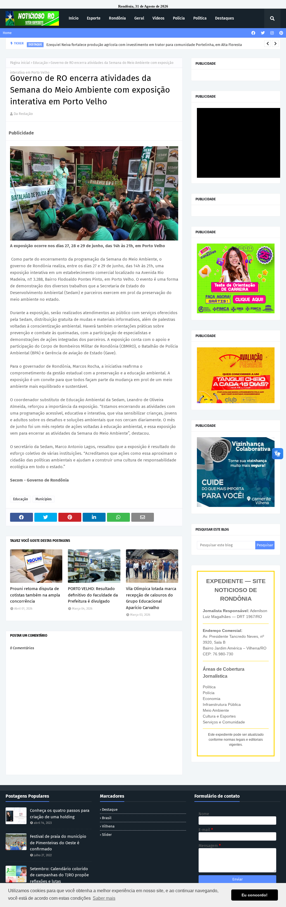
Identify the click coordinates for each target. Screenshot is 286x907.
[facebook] (253, 33)
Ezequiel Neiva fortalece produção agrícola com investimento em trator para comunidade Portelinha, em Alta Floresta (144, 43)
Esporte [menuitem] (94, 18)
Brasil (106, 818)
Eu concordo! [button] (255, 895)
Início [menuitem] (73, 18)
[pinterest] (280, 33)
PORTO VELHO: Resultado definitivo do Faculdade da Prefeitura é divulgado (93, 595)
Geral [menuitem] (139, 18)
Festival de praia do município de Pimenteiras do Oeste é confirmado (58, 842)
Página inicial (20, 63)
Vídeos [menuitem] (158, 18)
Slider (107, 835)
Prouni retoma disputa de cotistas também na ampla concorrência (35, 595)
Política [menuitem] (200, 18)
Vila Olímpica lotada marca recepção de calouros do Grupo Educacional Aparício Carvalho (151, 598)
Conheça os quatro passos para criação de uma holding (59, 813)
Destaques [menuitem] (224, 18)
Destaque (110, 809)
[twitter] (262, 33)
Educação (40, 63)
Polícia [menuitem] (179, 18)
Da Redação (23, 114)
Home (7, 33)
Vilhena (108, 826)
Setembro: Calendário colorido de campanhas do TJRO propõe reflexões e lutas (59, 875)
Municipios (43, 499)
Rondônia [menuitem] (117, 18)
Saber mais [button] (104, 898)
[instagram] (272, 33)
